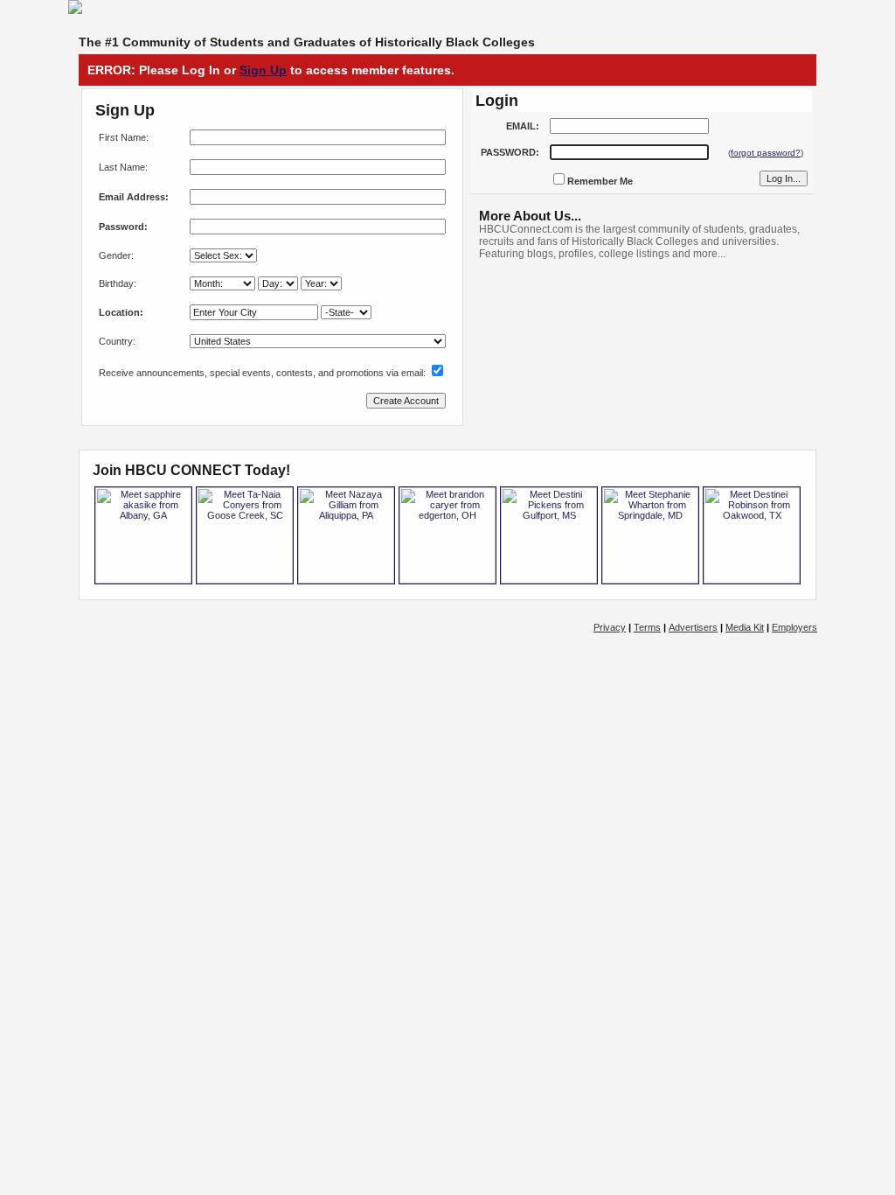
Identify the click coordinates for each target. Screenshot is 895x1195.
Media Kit (744, 627)
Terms (647, 627)
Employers (794, 627)
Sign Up (263, 70)
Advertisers (693, 627)
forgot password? (766, 152)
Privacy (609, 627)
